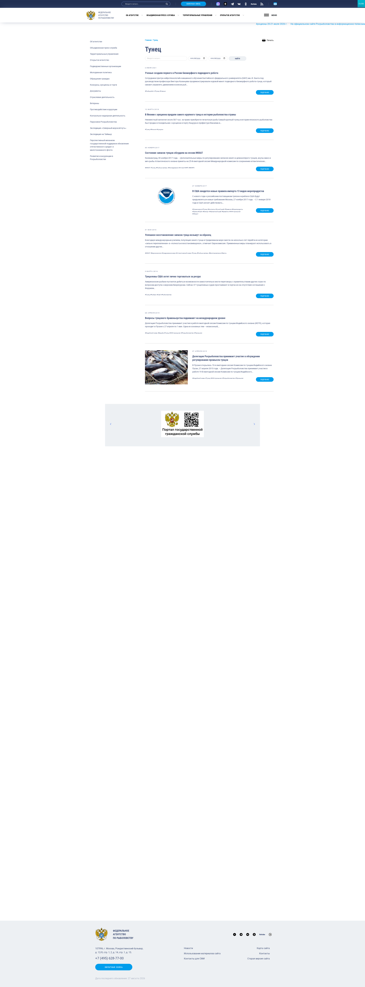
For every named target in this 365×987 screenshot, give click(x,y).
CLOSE (361, 4)
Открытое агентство (230, 15)
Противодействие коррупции (103, 109)
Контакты (264, 953)
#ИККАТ (147, 168)
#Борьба (161, 333)
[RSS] (261, 3)
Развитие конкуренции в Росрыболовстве (101, 157)
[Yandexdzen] (225, 4)
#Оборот (195, 214)
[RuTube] (254, 3)
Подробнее (264, 93)
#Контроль (211, 209)
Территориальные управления (197, 15)
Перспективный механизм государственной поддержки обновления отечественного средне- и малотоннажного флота (109, 145)
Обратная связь (193, 4)
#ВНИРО (191, 168)
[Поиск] (166, 4)
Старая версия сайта (258, 958)
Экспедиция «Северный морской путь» (108, 128)
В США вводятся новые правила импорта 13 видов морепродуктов (228, 191)
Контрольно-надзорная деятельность (107, 116)
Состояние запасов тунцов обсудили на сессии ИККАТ (174, 152)
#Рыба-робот (149, 91)
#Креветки (225, 211)
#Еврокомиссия (156, 253)
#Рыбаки (153, 294)
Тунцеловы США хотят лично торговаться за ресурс (173, 276)
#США (200, 211)
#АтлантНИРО (183, 168)
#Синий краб (219, 209)
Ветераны (94, 103)
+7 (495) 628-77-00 (109, 958)
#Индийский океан (151, 333)
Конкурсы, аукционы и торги (103, 85)
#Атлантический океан (183, 253)
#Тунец (156, 91)
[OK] (245, 3)
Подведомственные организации (105, 66)
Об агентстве (132, 15)
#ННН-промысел (235, 211)
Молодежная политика (101, 72)
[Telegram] (232, 3)
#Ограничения (197, 209)
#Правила (228, 209)
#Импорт (206, 211)
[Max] (218, 4)
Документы (95, 91)
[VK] (239, 3)
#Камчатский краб (215, 211)
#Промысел (198, 333)
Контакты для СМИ (194, 958)
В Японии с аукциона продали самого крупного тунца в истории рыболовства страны (190, 114)
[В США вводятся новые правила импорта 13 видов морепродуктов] (166, 196)
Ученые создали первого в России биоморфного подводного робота (181, 72)
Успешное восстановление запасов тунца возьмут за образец (178, 234)
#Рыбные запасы (162, 168)
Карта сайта (263, 948)
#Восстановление (215, 253)
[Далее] (254, 424)
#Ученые (163, 91)
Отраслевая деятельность (102, 97)
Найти (237, 59)
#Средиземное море (169, 253)
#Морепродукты (237, 209)
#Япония (153, 129)
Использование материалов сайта (202, 953)
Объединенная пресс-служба (160, 15)
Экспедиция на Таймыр (101, 134)
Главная (148, 40)
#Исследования (173, 168)
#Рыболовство (166, 294)
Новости (188, 948)
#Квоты (224, 253)
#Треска (195, 211)
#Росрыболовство (187, 333)
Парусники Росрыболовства (103, 122)
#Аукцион (160, 129)
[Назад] (111, 424)
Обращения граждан (100, 79)
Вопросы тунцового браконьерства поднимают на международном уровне (185, 318)
